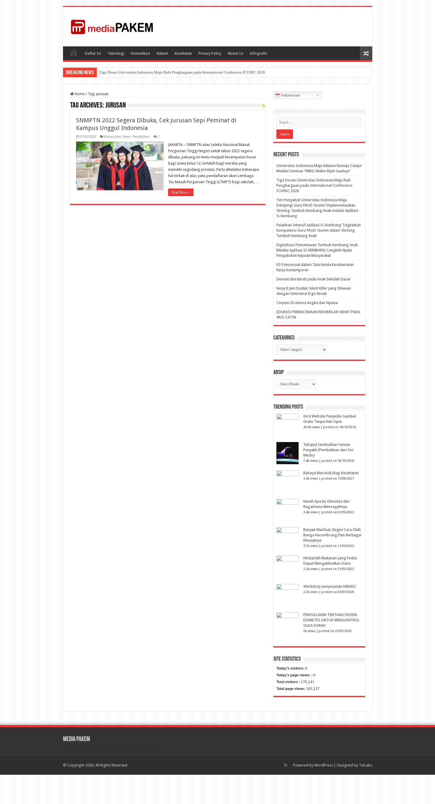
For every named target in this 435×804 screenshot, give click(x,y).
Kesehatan (183, 53)
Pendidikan (141, 137)
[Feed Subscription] (263, 105)
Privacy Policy (210, 53)
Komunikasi (140, 53)
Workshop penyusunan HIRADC (329, 586)
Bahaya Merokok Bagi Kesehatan (331, 473)
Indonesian (290, 95)
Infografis (258, 53)
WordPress (323, 765)
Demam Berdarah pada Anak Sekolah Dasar (313, 279)
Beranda (73, 52)
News (127, 137)
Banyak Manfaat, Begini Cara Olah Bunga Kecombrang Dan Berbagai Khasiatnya (332, 535)
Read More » (181, 192)
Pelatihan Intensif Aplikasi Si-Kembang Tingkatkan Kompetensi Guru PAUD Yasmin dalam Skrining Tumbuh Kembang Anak (318, 230)
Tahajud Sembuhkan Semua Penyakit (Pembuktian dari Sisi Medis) (328, 449)
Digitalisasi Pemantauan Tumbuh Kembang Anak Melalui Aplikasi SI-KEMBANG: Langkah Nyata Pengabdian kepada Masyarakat (317, 250)
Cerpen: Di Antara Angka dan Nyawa (307, 303)
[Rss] (285, 765)
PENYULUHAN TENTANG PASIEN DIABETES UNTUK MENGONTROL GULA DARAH (331, 620)
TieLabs (365, 765)
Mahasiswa (112, 137)
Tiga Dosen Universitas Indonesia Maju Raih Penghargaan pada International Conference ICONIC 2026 (182, 72)
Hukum (162, 53)
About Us (235, 53)
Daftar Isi (93, 53)
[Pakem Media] (111, 25)
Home (79, 94)
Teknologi (115, 53)
